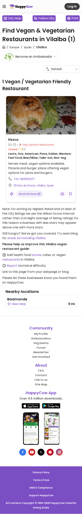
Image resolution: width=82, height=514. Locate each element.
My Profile (41, 334)
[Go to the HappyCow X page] (41, 452)
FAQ (41, 371)
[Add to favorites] (70, 193)
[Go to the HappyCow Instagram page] (59, 452)
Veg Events (41, 343)
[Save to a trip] (62, 193)
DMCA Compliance (41, 487)
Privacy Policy (41, 472)
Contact (41, 375)
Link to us (41, 380)
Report (12, 265)
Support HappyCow (41, 495)
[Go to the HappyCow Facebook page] (22, 452)
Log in (72, 6)
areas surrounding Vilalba (26, 238)
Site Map (41, 384)
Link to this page (14, 272)
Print (75, 18)
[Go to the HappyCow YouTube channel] (31, 452)
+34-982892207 (24, 179)
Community (41, 328)
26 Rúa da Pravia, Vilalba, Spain (34, 185)
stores (36, 255)
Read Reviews (28, 194)
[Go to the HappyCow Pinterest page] (50, 452)
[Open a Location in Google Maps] (11, 193)
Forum (41, 348)
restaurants (11, 259)
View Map (18, 304)
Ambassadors (41, 338)
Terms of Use (41, 480)
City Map (14, 18)
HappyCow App (41, 393)
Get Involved (41, 357)
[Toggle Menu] (4, 6)
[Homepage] (21, 6)
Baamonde (17, 299)
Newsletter (41, 352)
